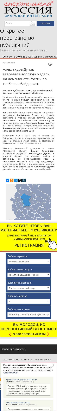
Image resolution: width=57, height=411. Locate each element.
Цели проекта (10, 359)
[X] (20, 180)
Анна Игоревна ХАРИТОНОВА (18, 402)
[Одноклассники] (11, 180)
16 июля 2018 (9, 62)
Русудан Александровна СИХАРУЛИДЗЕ (21, 379)
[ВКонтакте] (7, 180)
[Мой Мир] (16, 180)
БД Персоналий (10, 372)
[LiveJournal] (24, 180)
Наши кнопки (43, 359)
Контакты (26, 359)
